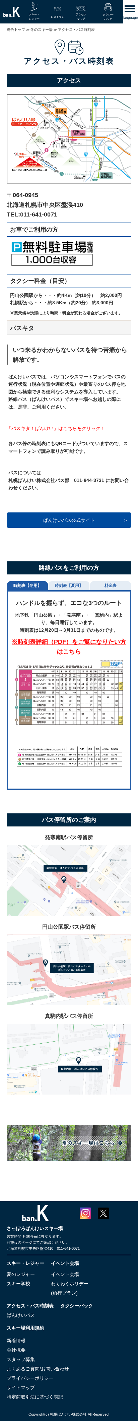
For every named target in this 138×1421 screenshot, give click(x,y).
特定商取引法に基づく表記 (35, 1397)
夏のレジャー (21, 1274)
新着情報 (16, 1340)
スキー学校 (18, 1283)
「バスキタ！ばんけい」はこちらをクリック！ (56, 428)
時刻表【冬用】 (27, 585)
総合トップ (16, 29)
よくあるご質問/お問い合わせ (38, 1368)
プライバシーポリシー (30, 1378)
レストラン (57, 16)
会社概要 (16, 1350)
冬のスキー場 (41, 29)
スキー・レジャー (25, 1263)
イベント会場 (65, 1263)
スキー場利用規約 (25, 1328)
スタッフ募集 (21, 1359)
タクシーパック (76, 1305)
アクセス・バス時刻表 (30, 1305)
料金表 (111, 585)
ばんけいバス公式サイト (69, 520)
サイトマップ (21, 1387)
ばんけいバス (21, 1315)
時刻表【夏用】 (69, 585)
